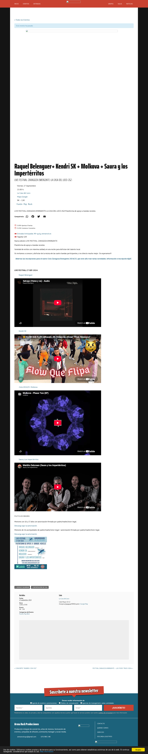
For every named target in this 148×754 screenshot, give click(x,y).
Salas (120, 4)
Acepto (138, 749)
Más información (46, 751)
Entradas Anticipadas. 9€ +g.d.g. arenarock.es (34, 233)
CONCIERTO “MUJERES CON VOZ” (25, 668)
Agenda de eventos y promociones (44, 703)
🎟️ (15, 237)
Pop (25, 204)
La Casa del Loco (23, 193)
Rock (30, 204)
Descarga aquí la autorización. (25, 526)
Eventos (26, 4)
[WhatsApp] (27, 216)
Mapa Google (22, 196)
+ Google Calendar (22, 587)
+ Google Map (83, 604)
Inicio (16, 4)
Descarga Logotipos (104, 736)
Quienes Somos (102, 728)
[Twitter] (39, 216)
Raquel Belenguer (26, 275)
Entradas (37, 4)
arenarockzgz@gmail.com (26, 737)
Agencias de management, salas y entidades (98, 703)
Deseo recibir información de (73, 700)
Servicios (100, 732)
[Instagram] (24, 743)
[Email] (44, 216)
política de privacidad (106, 713)
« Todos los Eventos (22, 20)
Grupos (110, 4)
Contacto (101, 724)
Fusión (19, 204)
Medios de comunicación (69, 703)
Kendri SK (22, 331)
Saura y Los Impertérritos (28, 459)
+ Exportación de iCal (40, 587)
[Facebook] (33, 216)
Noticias (129, 4)
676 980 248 (45, 737)
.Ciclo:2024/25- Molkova (28, 387)
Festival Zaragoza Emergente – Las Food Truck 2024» (113, 668)
